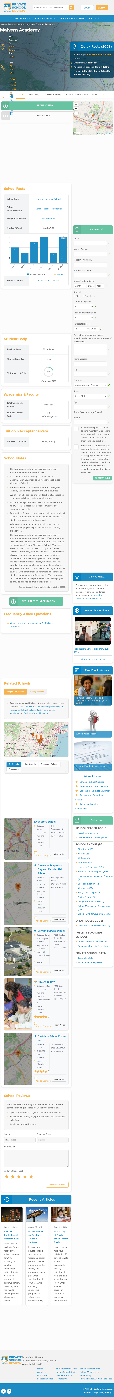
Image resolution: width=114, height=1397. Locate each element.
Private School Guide (66, 1372)
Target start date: (82, 324)
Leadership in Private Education (95, 791)
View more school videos (93, 659)
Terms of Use (89, 1392)
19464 (12, 57)
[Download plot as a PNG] (63, 237)
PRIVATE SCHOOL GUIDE (72, 18)
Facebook (9, 1391)
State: (76, 391)
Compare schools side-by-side (92, 837)
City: (76, 369)
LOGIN (87, 8)
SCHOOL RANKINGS (45, 18)
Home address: (81, 359)
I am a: (7, 1134)
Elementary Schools (49, 764)
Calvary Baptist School (39, 710)
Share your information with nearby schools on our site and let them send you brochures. (95, 434)
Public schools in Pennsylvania (92, 942)
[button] (6, 1177)
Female (88, 296)
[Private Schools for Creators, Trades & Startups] (37, 1215)
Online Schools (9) (86, 897)
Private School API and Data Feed (96, 1379)
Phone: (77, 418)
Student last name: (83, 270)
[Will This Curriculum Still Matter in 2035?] (12, 1215)
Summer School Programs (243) (93, 872)
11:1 (55, 416)
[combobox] (49, 7)
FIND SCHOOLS (22, 18)
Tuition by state (85, 958)
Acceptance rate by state (90, 962)
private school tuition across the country (90, 597)
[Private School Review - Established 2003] (15, 7)
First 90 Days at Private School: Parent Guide (61, 1237)
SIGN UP (102, 8)
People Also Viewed (15, 692)
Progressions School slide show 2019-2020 (92, 650)
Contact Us (61, 1379)
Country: (78, 380)
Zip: (75, 402)
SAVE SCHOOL (45, 116)
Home (40, 1369)
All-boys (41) (84, 858)
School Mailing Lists (89, 1372)
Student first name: (83, 260)
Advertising (85, 1375)
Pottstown (11, 48)
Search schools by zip (88, 833)
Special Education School (99, 54)
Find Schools (43, 1375)
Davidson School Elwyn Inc (37, 713)
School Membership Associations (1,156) (94, 907)
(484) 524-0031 (12, 69)
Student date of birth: (84, 281)
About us (41, 1372)
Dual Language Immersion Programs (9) (95, 877)
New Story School (27, 707)
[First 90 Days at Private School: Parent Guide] (61, 1215)
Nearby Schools (37, 692)
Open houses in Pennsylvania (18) (94, 926)
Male (78, 296)
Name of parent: (81, 249)
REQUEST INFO (45, 106)
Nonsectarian (48, 218)
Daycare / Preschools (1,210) (91, 867)
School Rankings (45, 1379)
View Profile (59, 854)
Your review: (10, 1147)
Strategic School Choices (92, 782)
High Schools (30, 764)
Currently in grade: (82, 302)
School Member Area (90, 1369)
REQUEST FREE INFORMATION (38, 601)
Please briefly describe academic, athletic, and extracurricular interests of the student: (92, 338)
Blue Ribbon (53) (86, 849)
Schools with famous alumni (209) (94, 914)
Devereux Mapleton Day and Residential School (50, 869)
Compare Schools (64, 1375)
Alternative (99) (85, 888)
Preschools (13, 769)
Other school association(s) (48, 209)
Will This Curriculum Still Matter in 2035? (11, 1235)
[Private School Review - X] (3, 1391)
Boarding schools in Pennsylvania (94, 946)
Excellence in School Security (94, 786)
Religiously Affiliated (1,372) (91, 902)
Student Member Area (66, 1369)
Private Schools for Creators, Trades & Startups (35, 1237)
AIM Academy (46, 982)
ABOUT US (94, 18)
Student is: (79, 292)
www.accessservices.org (13, 85)
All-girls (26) (84, 854)
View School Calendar (48, 281)
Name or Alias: (44, 1134)
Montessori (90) (85, 863)
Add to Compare (43, 855)
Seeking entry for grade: (85, 313)
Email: (76, 239)
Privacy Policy (104, 1392)
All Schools (14, 764)
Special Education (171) (88, 884)
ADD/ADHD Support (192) (90, 893)
